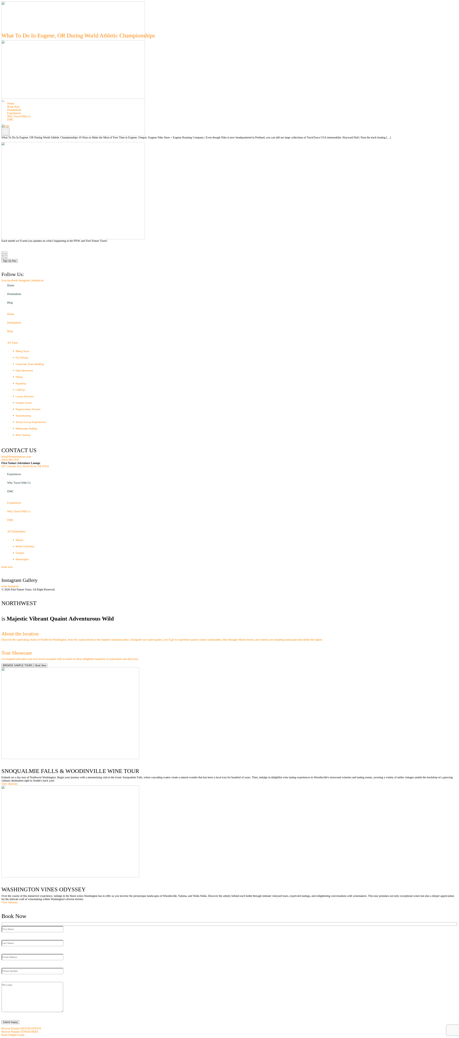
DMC (10, 491)
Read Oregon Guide (12, 1034)
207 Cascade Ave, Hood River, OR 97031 (25, 466)
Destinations (14, 293)
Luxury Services (25, 396)
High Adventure (24, 370)
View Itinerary (9, 783)
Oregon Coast (24, 402)
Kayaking (21, 383)
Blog (10, 302)
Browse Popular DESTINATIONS (21, 1028)
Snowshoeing (23, 415)
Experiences (14, 474)
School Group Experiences (31, 422)
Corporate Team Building (30, 364)
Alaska (19, 540)
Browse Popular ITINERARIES (19, 1031)
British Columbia (25, 546)
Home (10, 285)
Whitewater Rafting (26, 428)
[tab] (17, 665)
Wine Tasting (23, 435)
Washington (22, 559)
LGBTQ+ (21, 389)
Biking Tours (22, 351)
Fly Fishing (22, 357)
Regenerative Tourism (28, 409)
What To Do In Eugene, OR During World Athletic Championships (78, 35)
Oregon (20, 552)
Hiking (19, 377)
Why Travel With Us (19, 482)
